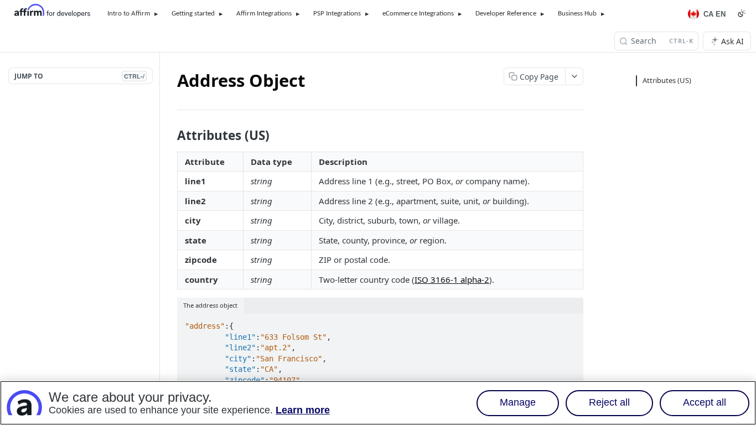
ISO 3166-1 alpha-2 (452, 279)
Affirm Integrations (264, 13)
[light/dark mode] (575, 305)
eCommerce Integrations (418, 13)
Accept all (704, 402)
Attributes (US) (667, 80)
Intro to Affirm (128, 13)
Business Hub (577, 13)
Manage (518, 402)
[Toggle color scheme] (741, 13)
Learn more (303, 410)
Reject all (609, 402)
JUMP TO (79, 76)
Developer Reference (505, 13)
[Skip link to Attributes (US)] (169, 135)
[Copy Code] (570, 322)
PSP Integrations (337, 13)
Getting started (193, 13)
